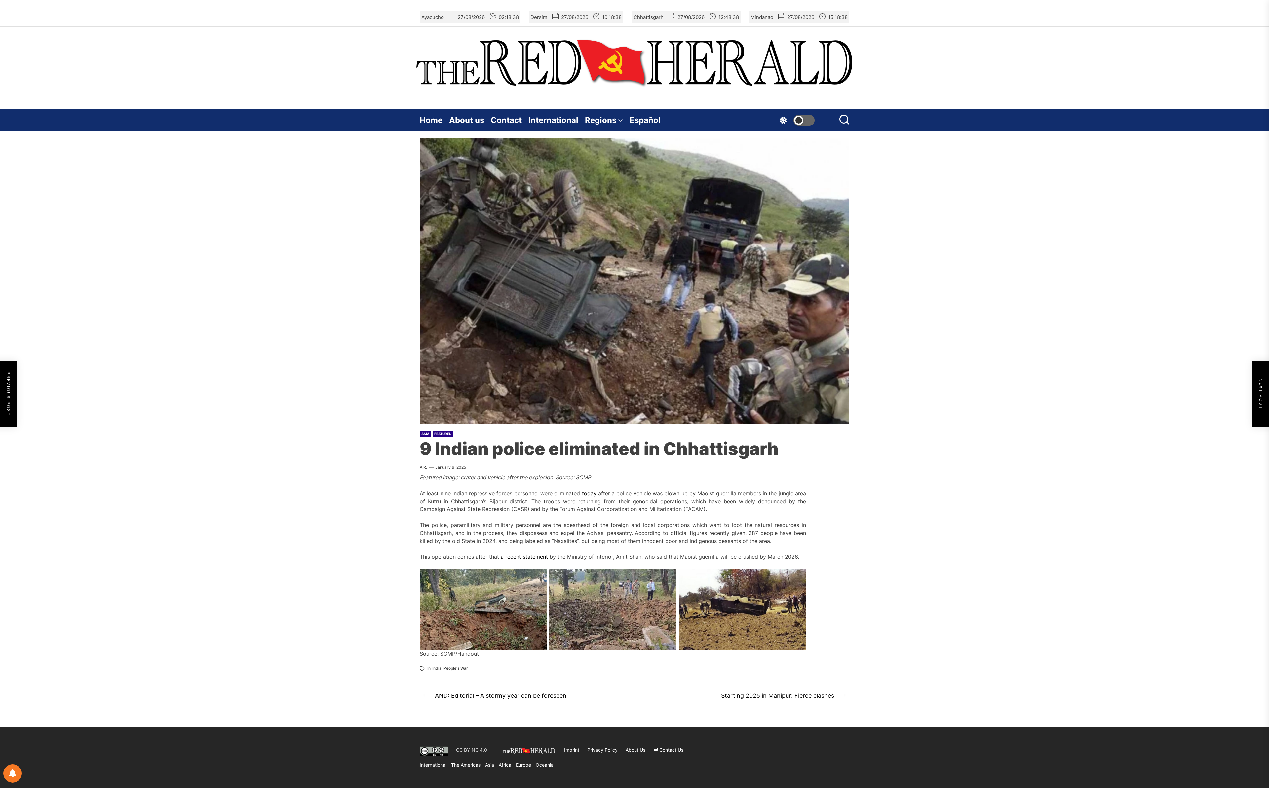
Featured (442, 434)
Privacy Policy (602, 750)
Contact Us (670, 750)
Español (645, 120)
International (553, 120)
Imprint (571, 750)
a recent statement (525, 556)
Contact (506, 120)
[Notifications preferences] (12, 773)
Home (431, 120)
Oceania (545, 765)
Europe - (526, 765)
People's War (455, 668)
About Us (635, 750)
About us (466, 120)
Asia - (492, 765)
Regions (600, 120)
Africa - (507, 765)
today (589, 493)
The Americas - (468, 765)
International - (435, 765)
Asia (425, 434)
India (437, 668)
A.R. (423, 467)
